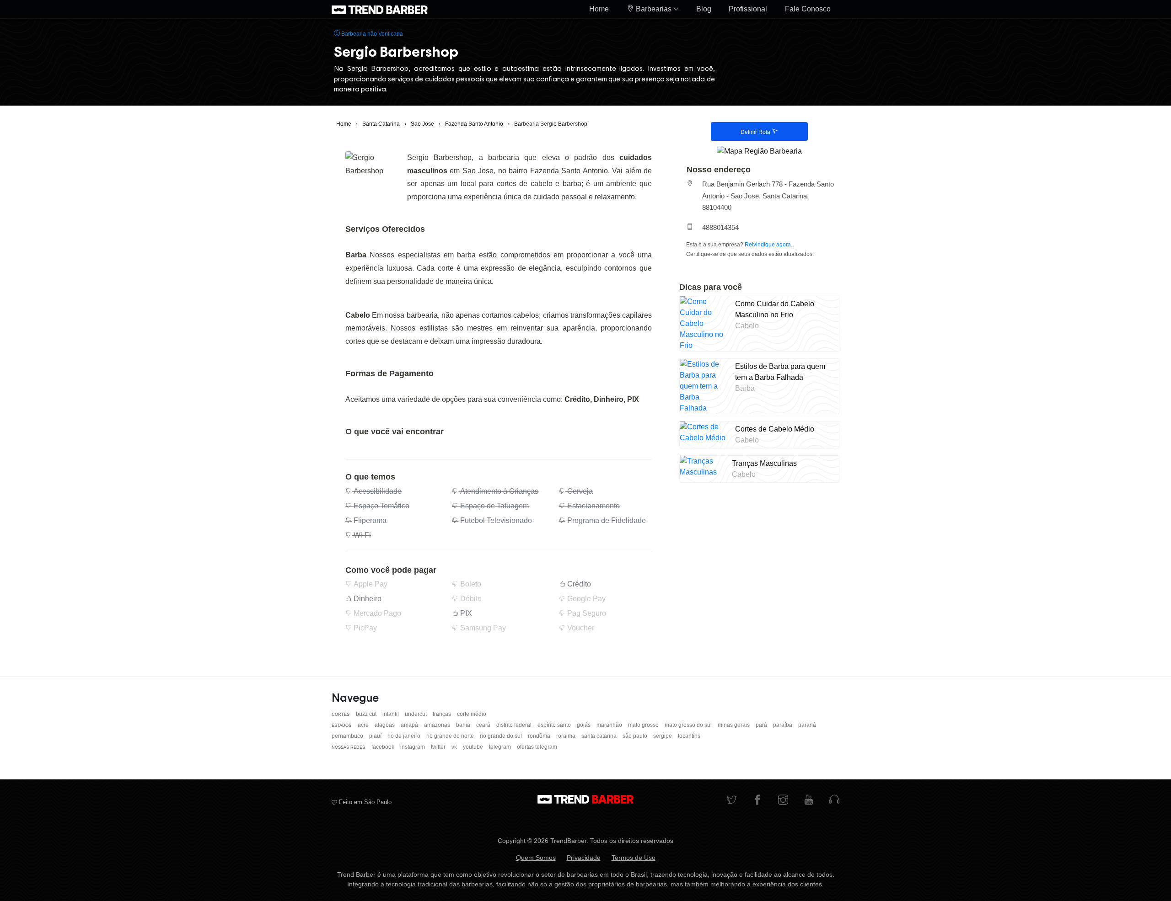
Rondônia (540, 736)
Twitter (439, 747)
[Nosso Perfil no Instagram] (783, 800)
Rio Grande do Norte (450, 736)
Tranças (442, 714)
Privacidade (584, 857)
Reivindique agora (768, 244)
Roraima (566, 736)
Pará (762, 725)
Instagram (413, 747)
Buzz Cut (367, 714)
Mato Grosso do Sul (689, 725)
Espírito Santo (554, 725)
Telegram (500, 747)
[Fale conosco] (834, 800)
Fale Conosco (808, 9)
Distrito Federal (514, 725)
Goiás (584, 725)
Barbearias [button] (653, 9)
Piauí (376, 736)
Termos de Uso (633, 857)
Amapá (410, 725)
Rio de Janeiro (404, 736)
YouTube (473, 747)
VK (454, 747)
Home (599, 9)
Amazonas (437, 725)
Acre (364, 725)
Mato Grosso (644, 725)
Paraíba (783, 725)
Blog (703, 9)
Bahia (464, 725)
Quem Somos (536, 857)
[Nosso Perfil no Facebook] (757, 800)
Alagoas (385, 725)
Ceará (484, 725)
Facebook (383, 747)
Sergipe (663, 736)
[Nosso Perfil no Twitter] (732, 800)
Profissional (748, 9)
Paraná (807, 725)
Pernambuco (348, 736)
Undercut (416, 714)
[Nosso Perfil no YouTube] (809, 800)
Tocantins (689, 736)
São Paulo (636, 736)
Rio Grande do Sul (501, 736)
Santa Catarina (599, 736)
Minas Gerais (734, 725)
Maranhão (609, 725)
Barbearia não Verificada (371, 34)
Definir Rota (756, 132)
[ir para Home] (380, 9)
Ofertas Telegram (537, 747)
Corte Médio (471, 714)
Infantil (391, 714)
